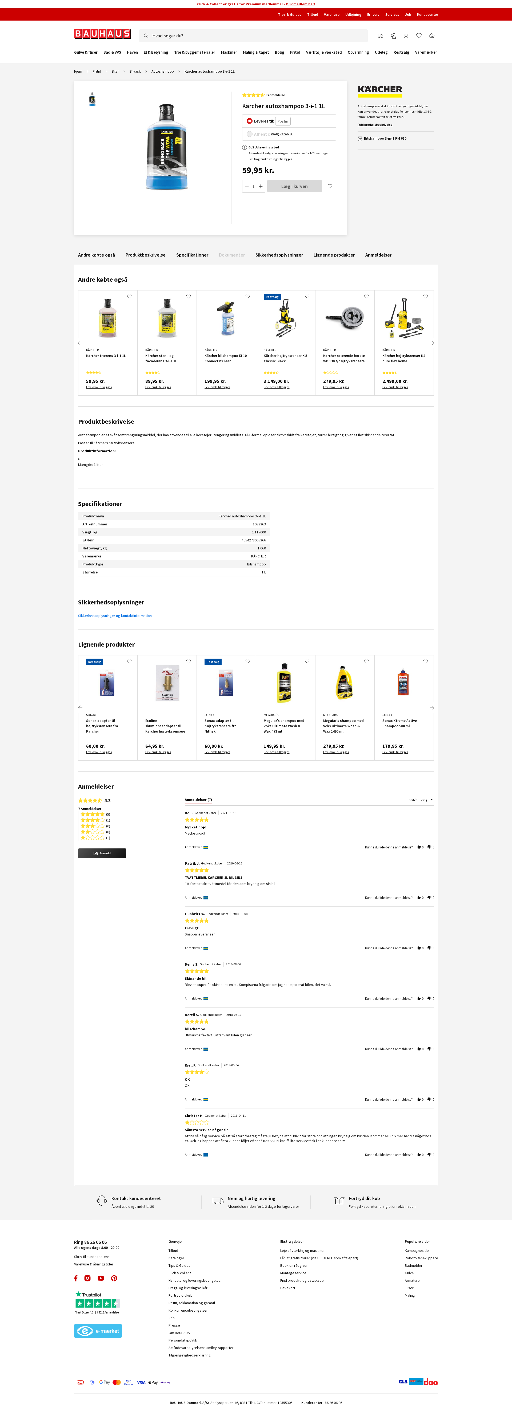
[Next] (432, 343)
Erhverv (373, 14)
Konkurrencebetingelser (188, 1310)
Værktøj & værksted (324, 52)
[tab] (198, 800)
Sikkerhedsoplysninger (279, 255)
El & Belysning (156, 52)
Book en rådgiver (294, 1265)
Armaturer (413, 1280)
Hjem (78, 71)
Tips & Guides (289, 14)
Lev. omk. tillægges (99, 387)
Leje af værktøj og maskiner (302, 1250)
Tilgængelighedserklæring (190, 1355)
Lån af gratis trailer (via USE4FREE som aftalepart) (319, 1258)
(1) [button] (108, 820)
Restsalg (401, 52)
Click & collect (180, 1273)
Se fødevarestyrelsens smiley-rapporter (201, 1347)
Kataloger (176, 1258)
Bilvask (135, 71)
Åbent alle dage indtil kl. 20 (132, 1206)
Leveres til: (264, 121)
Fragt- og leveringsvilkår (188, 1287)
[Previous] (80, 343)
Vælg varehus (282, 134)
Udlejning (353, 14)
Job (408, 14)
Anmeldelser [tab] (96, 786)
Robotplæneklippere (421, 1258)
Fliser (409, 1287)
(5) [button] (108, 814)
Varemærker (426, 52)
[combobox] (253, 35)
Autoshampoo (162, 71)
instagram (87, 1278)
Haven (132, 52)
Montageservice (293, 1273)
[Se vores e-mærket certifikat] (98, 1331)
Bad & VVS (112, 52)
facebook (76, 1278)
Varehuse (331, 14)
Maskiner (229, 52)
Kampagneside (417, 1250)
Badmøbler (413, 1265)
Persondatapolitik (183, 1340)
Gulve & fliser (86, 52)
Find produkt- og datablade (302, 1280)
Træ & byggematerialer (194, 52)
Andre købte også (96, 255)
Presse (174, 1325)
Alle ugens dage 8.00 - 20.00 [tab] (96, 1244)
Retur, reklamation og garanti (192, 1302)
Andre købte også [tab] (102, 279)
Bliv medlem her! (300, 4)
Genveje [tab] (175, 1241)
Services (392, 14)
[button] (102, 853)
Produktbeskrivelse (146, 255)
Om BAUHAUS (179, 1332)
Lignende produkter (334, 255)
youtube (101, 1278)
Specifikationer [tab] (100, 503)
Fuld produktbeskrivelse (375, 125)
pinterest (114, 1278)
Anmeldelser (378, 255)
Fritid (295, 52)
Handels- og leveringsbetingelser (195, 1280)
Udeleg (381, 52)
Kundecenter (427, 14)
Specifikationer (192, 255)
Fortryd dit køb (181, 1295)
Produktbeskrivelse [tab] (106, 421)
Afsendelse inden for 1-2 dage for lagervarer (263, 1206)
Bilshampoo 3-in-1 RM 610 (385, 138)
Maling (410, 1295)
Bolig (279, 52)
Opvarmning (358, 52)
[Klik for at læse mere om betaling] (156, 1382)
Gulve (409, 1273)
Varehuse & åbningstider (93, 1264)
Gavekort (287, 1287)
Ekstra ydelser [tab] (292, 1241)
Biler (115, 71)
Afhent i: (262, 134)
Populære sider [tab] (417, 1241)
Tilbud (312, 14)
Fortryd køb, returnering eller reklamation (382, 1206)
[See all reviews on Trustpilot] (98, 1300)
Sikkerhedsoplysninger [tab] (111, 602)
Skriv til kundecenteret (92, 1256)
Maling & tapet (256, 52)
